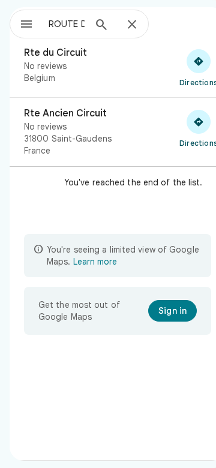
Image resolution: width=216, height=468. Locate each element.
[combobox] (67, 24)
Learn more (95, 261)
